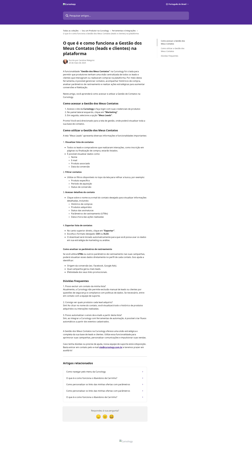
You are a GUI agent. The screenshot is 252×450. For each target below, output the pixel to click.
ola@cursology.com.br (110, 347)
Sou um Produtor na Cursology (95, 30)
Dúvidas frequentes (169, 55)
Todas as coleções (71, 30)
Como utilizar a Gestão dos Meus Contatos (172, 49)
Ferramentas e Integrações (124, 30)
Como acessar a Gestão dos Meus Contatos (173, 42)
